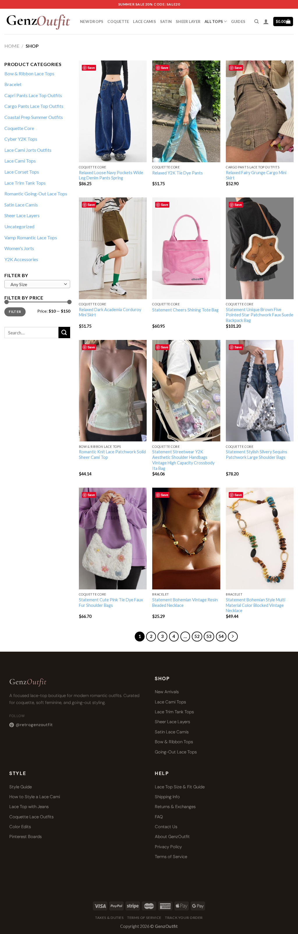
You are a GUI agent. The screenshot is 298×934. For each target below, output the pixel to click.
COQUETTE (118, 21)
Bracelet (13, 84)
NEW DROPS (91, 21)
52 (197, 636)
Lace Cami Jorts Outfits (28, 150)
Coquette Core (19, 128)
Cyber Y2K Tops (20, 139)
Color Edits (20, 827)
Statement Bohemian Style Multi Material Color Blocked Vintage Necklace (255, 605)
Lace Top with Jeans (29, 807)
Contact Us (166, 827)
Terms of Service (171, 857)
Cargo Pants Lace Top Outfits (33, 106)
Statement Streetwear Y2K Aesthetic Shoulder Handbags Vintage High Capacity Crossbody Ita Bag (183, 459)
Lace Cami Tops (20, 160)
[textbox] (36, 284)
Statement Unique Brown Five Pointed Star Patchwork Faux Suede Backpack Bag (259, 315)
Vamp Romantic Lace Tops (30, 237)
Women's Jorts (19, 248)
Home (11, 46)
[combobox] (37, 284)
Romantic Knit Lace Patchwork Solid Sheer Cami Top (112, 454)
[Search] (256, 21)
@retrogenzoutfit (34, 724)
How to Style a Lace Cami (34, 797)
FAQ (159, 817)
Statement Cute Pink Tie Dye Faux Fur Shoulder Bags (111, 602)
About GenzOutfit (172, 836)
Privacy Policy (168, 847)
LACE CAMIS (144, 21)
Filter (15, 311)
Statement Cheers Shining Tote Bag (185, 309)
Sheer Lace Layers (22, 215)
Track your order (184, 917)
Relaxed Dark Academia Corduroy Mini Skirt (110, 312)
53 (209, 636)
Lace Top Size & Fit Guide (180, 787)
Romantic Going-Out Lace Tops (35, 193)
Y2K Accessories (21, 259)
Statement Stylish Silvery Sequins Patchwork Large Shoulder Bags (256, 454)
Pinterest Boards (25, 836)
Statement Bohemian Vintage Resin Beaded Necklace (185, 602)
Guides (238, 21)
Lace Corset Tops (21, 171)
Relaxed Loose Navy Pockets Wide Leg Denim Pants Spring (111, 175)
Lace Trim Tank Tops (25, 183)
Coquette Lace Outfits (31, 817)
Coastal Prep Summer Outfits (33, 117)
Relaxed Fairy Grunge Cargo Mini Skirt (256, 175)
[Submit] (64, 332)
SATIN (166, 21)
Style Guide (20, 787)
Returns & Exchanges (175, 807)
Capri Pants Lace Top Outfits (33, 95)
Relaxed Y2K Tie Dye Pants (177, 172)
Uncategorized (19, 226)
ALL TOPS (214, 21)
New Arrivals (167, 692)
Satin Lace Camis (21, 204)
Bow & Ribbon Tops (174, 742)
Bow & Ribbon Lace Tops (29, 73)
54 (221, 636)
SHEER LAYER (188, 21)
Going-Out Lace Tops (176, 752)
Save (91, 67)
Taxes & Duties (109, 917)
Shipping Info (167, 797)
